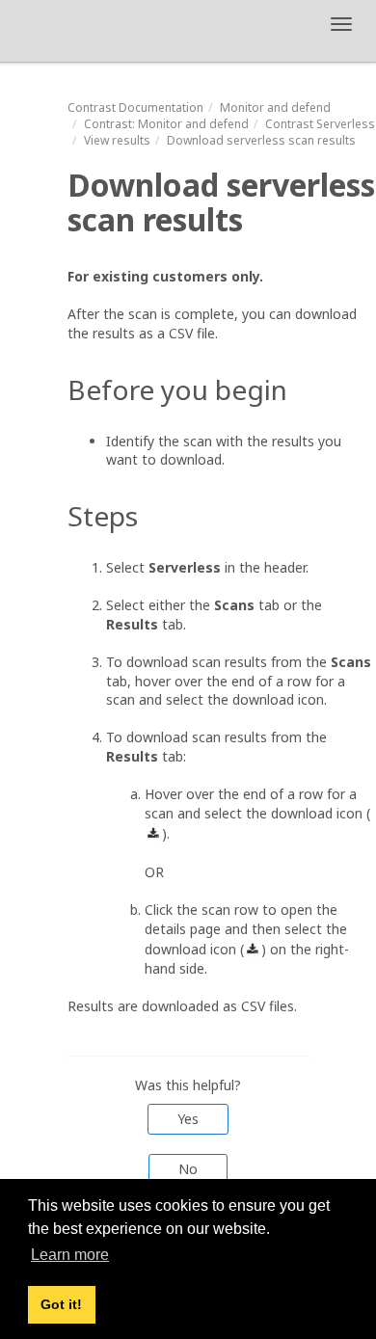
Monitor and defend (275, 107)
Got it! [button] (61, 1304)
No (188, 1169)
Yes (188, 1119)
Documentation (135, 107)
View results (117, 140)
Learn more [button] (70, 1254)
